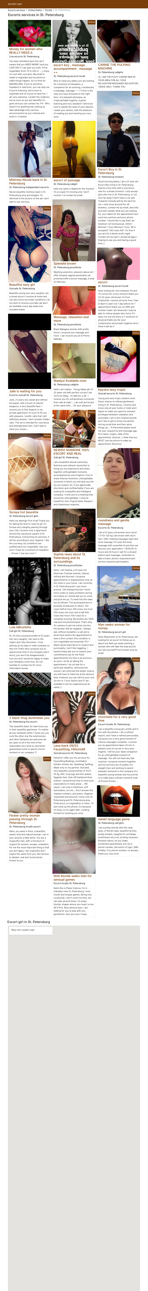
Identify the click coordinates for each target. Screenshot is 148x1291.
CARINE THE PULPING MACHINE (114, 66)
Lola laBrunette (20, 627)
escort (103, 282)
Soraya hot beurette (23, 512)
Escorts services (16, 10)
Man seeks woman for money (114, 626)
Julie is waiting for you (25, 391)
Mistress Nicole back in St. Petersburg (28, 181)
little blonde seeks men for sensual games (73, 877)
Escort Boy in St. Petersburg (110, 171)
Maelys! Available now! (70, 380)
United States (35, 10)
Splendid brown (65, 263)
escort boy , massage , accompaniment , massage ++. (73, 68)
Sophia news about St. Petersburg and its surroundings (70, 557)
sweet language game (114, 819)
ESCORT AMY (15, 4)
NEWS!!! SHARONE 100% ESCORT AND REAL (71, 451)
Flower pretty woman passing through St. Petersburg (24, 819)
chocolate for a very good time (117, 718)
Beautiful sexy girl (22, 284)
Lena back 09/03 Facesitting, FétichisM (69, 747)
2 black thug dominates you (29, 718)
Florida (48, 10)
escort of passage (67, 180)
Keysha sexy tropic (112, 389)
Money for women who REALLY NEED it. (25, 50)
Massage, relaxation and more (71, 318)
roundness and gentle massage (113, 522)
